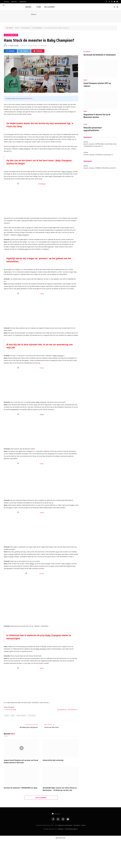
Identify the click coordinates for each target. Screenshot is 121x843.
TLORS (38, 7)
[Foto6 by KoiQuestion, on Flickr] (41, 308)
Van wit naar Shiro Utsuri (51, 727)
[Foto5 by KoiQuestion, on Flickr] (41, 382)
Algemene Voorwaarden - (65, 825)
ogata (12, 715)
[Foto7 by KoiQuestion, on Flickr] (41, 683)
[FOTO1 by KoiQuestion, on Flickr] (41, 596)
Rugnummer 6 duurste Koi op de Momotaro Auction (97, 116)
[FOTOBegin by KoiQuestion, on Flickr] (41, 198)
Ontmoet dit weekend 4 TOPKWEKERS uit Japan (20, 788)
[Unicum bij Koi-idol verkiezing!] (60, 748)
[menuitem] (22, 1)
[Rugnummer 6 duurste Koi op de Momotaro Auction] (100, 100)
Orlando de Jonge (14, 45)
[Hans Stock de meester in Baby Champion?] (41, 74)
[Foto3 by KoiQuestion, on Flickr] (41, 478)
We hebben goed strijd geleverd (29, 727)
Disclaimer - (77, 825)
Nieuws (28, 7)
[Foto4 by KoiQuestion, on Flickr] (41, 527)
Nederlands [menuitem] (61, 838)
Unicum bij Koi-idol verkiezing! (53, 760)
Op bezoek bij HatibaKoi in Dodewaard (100, 54)
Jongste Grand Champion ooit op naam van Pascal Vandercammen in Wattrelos (21, 761)
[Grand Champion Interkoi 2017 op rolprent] (100, 69)
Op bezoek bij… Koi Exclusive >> (67, 709)
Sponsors (14, 1)
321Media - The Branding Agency (68, 829)
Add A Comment (41, 798)
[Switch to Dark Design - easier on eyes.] (114, 7)
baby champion (21, 715)
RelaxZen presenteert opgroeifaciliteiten (93, 129)
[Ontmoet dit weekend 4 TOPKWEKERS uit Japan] (21, 775)
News (85, 80)
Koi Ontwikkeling (11, 35)
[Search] (117, 7)
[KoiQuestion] (12, 7)
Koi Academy (49, 7)
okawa (7, 715)
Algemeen (87, 52)
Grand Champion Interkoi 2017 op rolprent (97, 84)
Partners (6, 1)
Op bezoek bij (28, 98)
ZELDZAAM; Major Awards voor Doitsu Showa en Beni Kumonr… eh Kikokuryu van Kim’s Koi (60, 789)
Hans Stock (31, 715)
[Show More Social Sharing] (47, 51)
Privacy (83, 825)
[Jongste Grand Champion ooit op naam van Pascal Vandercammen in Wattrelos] (21, 748)
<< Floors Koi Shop (10, 709)
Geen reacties (33, 45)
